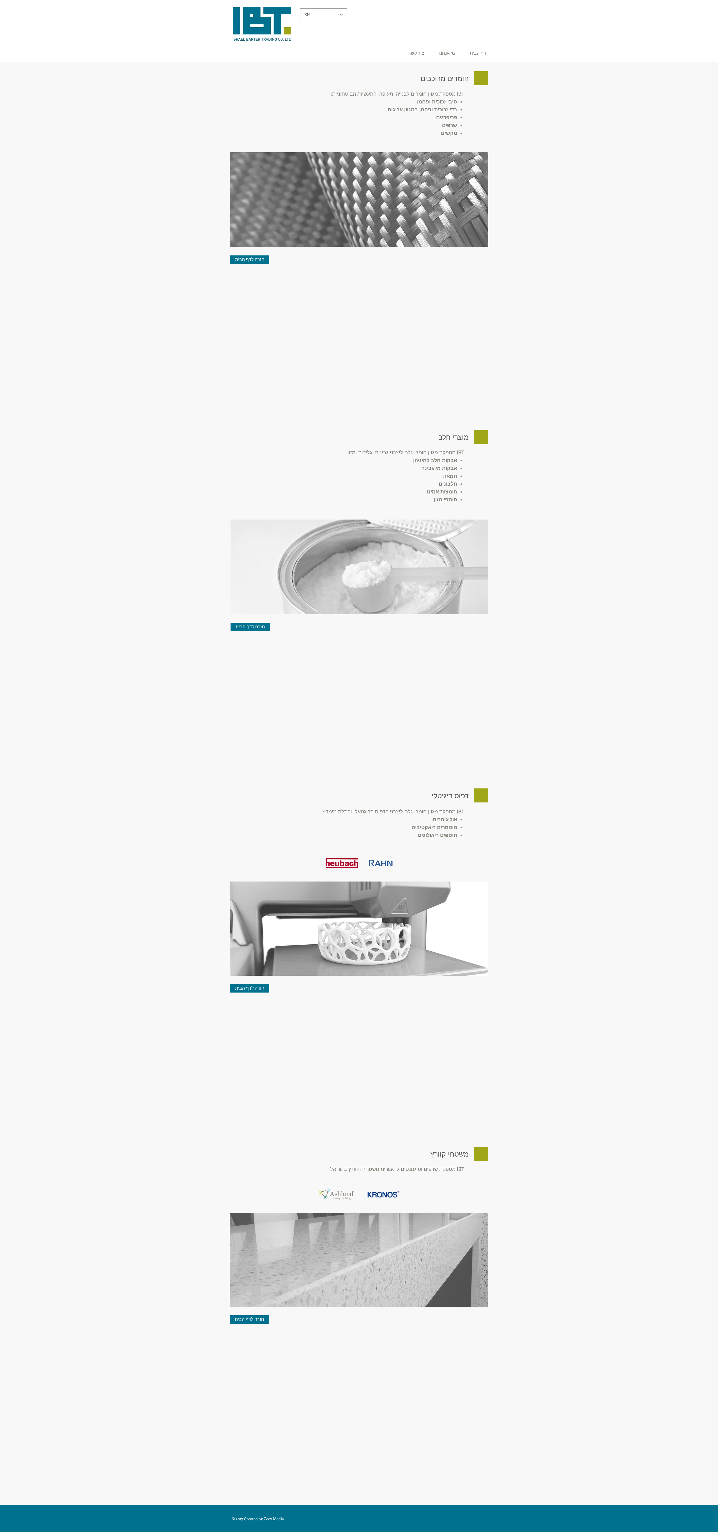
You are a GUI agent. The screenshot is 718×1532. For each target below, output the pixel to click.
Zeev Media (274, 1518)
